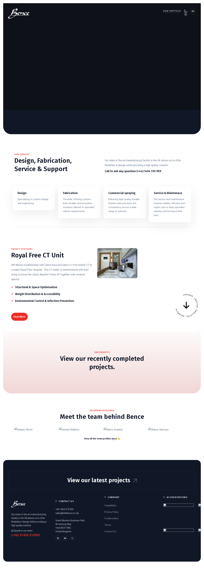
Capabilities (110, 505)
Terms (107, 524)
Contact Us (110, 531)
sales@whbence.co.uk (67, 513)
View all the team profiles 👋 (102, 438)
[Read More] (34, 198)
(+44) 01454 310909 (25, 535)
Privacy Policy (111, 512)
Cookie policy (111, 518)
